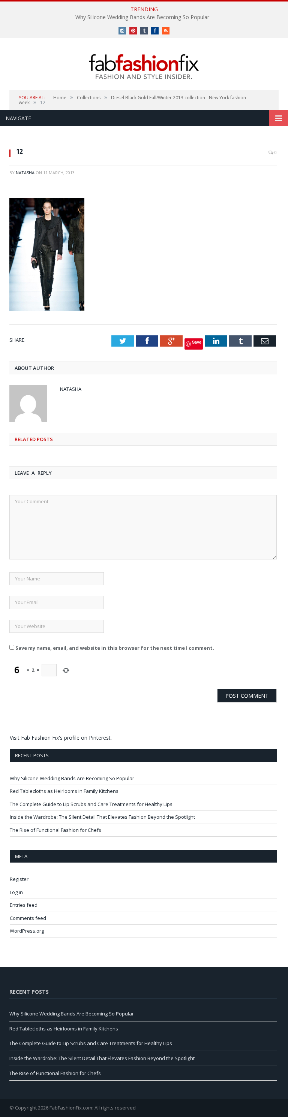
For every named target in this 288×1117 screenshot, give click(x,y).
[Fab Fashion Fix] (144, 66)
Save (196, 342)
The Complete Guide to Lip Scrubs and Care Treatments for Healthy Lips (91, 804)
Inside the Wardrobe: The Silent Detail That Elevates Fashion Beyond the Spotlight (102, 816)
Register (19, 879)
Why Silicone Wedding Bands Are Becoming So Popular (142, 17)
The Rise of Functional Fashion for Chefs (55, 830)
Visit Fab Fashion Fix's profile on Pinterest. (61, 737)
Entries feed (24, 905)
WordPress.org (27, 930)
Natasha (25, 172)
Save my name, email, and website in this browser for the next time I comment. (114, 647)
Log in (16, 892)
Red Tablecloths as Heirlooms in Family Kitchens (64, 791)
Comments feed (28, 918)
